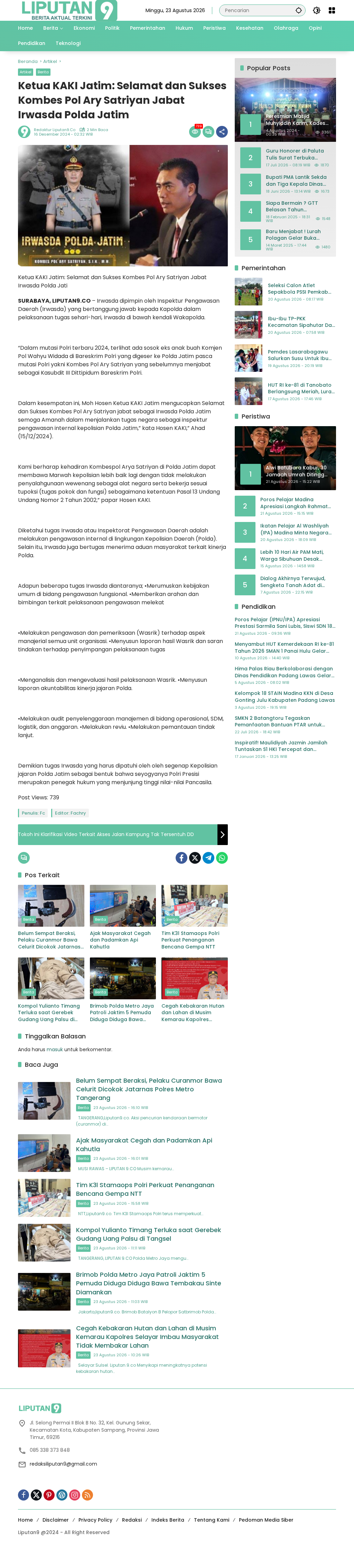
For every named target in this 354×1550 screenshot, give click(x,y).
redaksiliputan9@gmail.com (63, 1463)
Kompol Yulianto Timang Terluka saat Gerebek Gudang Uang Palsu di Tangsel (49, 1013)
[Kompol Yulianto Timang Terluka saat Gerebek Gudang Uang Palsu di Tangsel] (51, 978)
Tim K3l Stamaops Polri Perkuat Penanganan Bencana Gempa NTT (190, 940)
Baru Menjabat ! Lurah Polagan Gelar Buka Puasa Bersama (293, 235)
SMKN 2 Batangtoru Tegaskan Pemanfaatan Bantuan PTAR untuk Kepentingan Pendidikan (278, 721)
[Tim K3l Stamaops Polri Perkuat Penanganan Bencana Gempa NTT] (194, 905)
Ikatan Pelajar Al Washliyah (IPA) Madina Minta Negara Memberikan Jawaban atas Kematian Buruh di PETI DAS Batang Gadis (295, 529)
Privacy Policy (95, 1519)
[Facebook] (181, 858)
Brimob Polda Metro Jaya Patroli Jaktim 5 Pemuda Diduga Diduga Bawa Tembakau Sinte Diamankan (122, 1013)
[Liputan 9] (70, 10)
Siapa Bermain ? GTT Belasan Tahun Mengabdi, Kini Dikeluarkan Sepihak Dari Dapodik (297, 206)
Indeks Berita (167, 1519)
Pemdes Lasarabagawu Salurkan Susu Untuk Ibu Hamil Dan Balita (298, 355)
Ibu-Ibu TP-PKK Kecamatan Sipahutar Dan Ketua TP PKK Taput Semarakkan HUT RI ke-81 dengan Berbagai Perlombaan (301, 322)
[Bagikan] (222, 132)
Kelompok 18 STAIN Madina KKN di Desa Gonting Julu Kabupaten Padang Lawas (285, 697)
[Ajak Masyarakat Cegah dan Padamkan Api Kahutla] (123, 905)
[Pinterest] (49, 1495)
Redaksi (132, 1519)
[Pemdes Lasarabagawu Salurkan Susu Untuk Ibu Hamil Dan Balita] (248, 358)
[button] (299, 10)
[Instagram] (74, 1495)
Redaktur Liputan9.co (54, 130)
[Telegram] (208, 858)
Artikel (25, 72)
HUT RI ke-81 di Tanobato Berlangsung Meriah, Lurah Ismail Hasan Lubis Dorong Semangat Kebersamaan (301, 388)
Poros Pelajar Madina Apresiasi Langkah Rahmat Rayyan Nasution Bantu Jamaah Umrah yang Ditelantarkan (294, 503)
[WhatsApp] (222, 858)
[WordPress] (61, 1495)
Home (25, 1519)
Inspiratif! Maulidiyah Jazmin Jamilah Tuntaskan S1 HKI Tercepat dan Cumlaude (281, 746)
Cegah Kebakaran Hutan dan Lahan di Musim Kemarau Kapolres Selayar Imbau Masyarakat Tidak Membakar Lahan (192, 1013)
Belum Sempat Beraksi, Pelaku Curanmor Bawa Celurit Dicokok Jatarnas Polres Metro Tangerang (49, 940)
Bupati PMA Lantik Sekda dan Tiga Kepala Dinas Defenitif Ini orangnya (296, 180)
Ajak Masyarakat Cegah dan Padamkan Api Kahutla (120, 940)
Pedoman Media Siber (266, 1519)
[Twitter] (195, 858)
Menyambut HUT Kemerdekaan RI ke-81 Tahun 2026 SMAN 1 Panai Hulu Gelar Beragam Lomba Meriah (284, 647)
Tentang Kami (211, 1519)
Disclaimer (56, 1519)
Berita (43, 72)
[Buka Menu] (332, 10)
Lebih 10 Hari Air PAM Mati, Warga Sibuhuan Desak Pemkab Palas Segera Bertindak (292, 555)
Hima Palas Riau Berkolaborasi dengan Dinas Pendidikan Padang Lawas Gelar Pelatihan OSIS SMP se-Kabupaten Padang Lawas (284, 672)
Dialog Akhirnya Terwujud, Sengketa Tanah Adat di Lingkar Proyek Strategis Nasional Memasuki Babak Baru (293, 582)
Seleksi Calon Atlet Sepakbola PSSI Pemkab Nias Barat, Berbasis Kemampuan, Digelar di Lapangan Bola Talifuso (298, 289)
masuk (55, 1049)
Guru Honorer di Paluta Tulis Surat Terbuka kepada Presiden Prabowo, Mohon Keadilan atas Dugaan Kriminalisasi (295, 154)
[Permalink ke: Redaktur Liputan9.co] (26, 132)
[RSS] (87, 1495)
